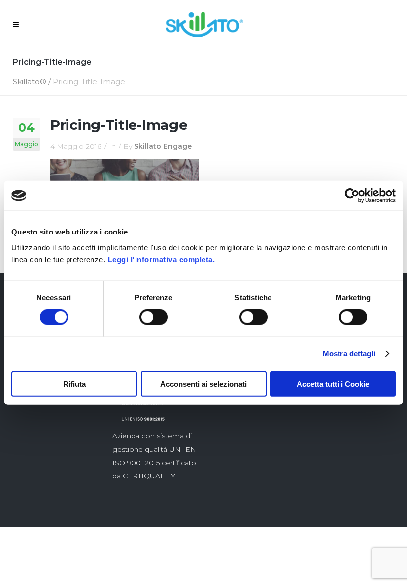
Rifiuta (74, 383)
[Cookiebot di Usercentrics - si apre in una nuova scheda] (352, 195)
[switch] (153, 317)
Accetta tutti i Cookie (333, 383)
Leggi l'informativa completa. (161, 259)
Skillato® (29, 81)
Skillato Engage (163, 146)
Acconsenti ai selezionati (203, 383)
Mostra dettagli (349, 354)
